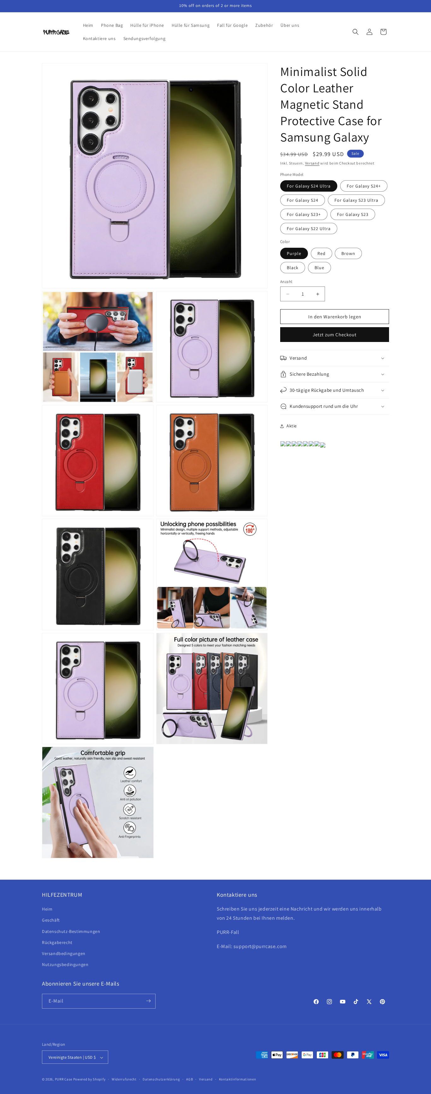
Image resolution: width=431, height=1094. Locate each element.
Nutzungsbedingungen (65, 965)
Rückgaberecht (57, 942)
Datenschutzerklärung (161, 1079)
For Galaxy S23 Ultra (356, 200)
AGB (189, 1079)
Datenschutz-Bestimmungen (71, 931)
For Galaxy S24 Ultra (309, 186)
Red (321, 253)
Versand (312, 163)
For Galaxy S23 (353, 214)
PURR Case (63, 1079)
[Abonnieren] (148, 1000)
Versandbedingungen (64, 953)
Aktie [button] (291, 426)
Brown (348, 253)
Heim (47, 909)
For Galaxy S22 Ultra (309, 228)
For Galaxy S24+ (364, 186)
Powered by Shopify (89, 1079)
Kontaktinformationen (237, 1079)
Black (292, 267)
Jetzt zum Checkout (335, 335)
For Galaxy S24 (302, 200)
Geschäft (51, 920)
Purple (294, 253)
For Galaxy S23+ (304, 214)
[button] (356, 32)
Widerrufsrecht (124, 1079)
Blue (319, 267)
